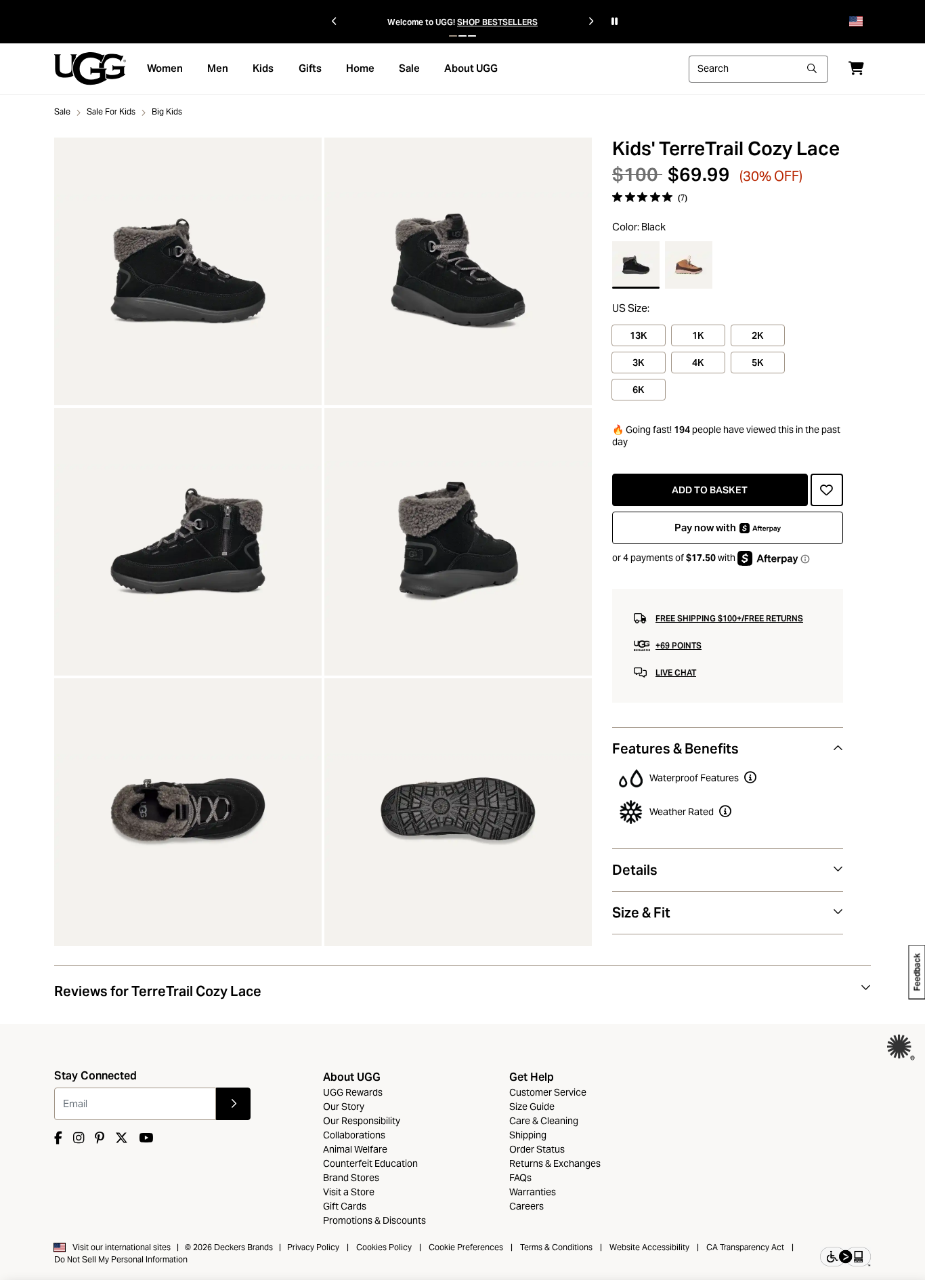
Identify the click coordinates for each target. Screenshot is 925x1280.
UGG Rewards (353, 1092)
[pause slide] (614, 21)
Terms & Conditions (556, 1247)
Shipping (527, 1135)
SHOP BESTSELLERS (497, 22)
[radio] (635, 265)
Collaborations (354, 1135)
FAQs (520, 1178)
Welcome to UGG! (421, 22)
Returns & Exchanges (555, 1163)
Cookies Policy (384, 1247)
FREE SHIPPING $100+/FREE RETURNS (729, 618)
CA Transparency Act (745, 1247)
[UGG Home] (90, 68)
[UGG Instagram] (78, 1138)
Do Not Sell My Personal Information (121, 1259)
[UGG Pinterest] (99, 1138)
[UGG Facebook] (58, 1138)
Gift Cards (344, 1206)
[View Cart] (856, 68)
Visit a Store (348, 1192)
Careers (526, 1206)
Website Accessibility (649, 1247)
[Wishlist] (827, 490)
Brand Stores (351, 1178)
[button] (453, 36)
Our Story (343, 1106)
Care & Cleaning (543, 1121)
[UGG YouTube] (146, 1138)
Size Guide (532, 1106)
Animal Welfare (355, 1149)
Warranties (532, 1192)
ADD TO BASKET (710, 490)
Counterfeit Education (370, 1163)
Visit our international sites (121, 1247)
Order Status (537, 1149)
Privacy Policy (313, 1247)
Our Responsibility (361, 1121)
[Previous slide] (334, 21)
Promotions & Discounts (374, 1220)
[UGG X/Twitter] (121, 1138)
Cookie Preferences (466, 1247)
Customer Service (547, 1092)
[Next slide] (591, 21)
